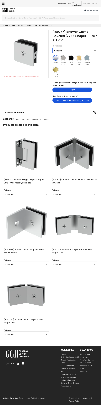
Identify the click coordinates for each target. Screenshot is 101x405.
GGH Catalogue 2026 (70, 357)
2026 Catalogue (76, 3)
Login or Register (92, 10)
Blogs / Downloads (69, 374)
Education (62, 3)
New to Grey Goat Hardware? (65, 96)
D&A (69, 3)
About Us (83, 371)
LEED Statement (67, 366)
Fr (96, 3)
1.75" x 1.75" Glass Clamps (27, 119)
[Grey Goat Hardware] (17, 354)
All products (44, 119)
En (93, 3)
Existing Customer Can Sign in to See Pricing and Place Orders (74, 83)
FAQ (62, 371)
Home (63, 354)
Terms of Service (68, 368)
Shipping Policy (75, 398)
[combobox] (50, 18)
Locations (86, 3)
